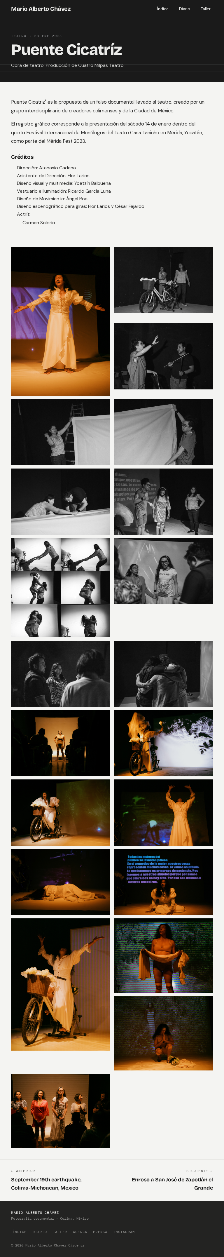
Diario (184, 8)
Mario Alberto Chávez (40, 8)
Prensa (100, 1232)
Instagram (124, 1232)
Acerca (80, 1232)
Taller (206, 8)
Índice (163, 8)
